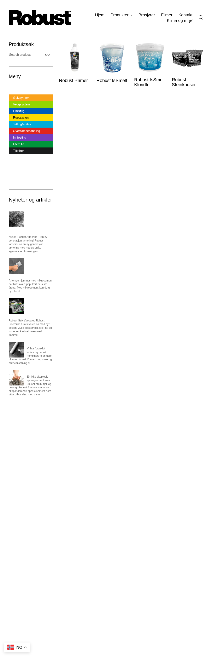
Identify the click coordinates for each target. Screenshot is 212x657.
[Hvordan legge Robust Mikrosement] (16, 266)
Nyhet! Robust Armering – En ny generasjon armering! (28, 230)
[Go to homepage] (40, 17)
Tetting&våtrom (23, 124)
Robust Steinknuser (184, 82)
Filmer (13, 165)
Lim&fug (18, 111)
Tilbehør (18, 150)
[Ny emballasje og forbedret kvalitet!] (16, 306)
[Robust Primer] (16, 349)
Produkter (15, 92)
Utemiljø (18, 144)
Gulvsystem (21, 97)
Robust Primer (73, 80)
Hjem (12, 85)
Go (47, 54)
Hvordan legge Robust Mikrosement (30, 275)
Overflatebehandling (26, 131)
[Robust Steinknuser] (16, 377)
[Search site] (201, 18)
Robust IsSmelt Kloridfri (149, 82)
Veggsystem (21, 104)
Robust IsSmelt (111, 80)
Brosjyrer (15, 158)
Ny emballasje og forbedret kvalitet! (30, 315)
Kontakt (14, 172)
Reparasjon (21, 117)
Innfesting (19, 137)
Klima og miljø (18, 178)
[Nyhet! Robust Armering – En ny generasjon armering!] (16, 219)
